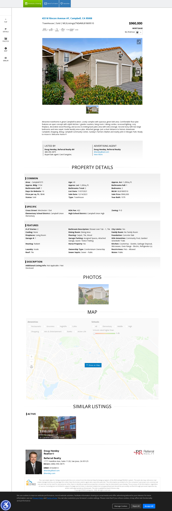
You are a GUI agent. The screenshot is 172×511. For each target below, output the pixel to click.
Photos (6, 41)
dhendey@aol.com (101, 152)
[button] (6, 505)
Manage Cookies (120, 506)
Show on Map (94, 365)
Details (6, 32)
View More (98, 154)
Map (5, 51)
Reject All (136, 506)
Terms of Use (52, 498)
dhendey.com (49, 473)
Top (5, 22)
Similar (5, 61)
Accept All (149, 506)
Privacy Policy (38, 498)
